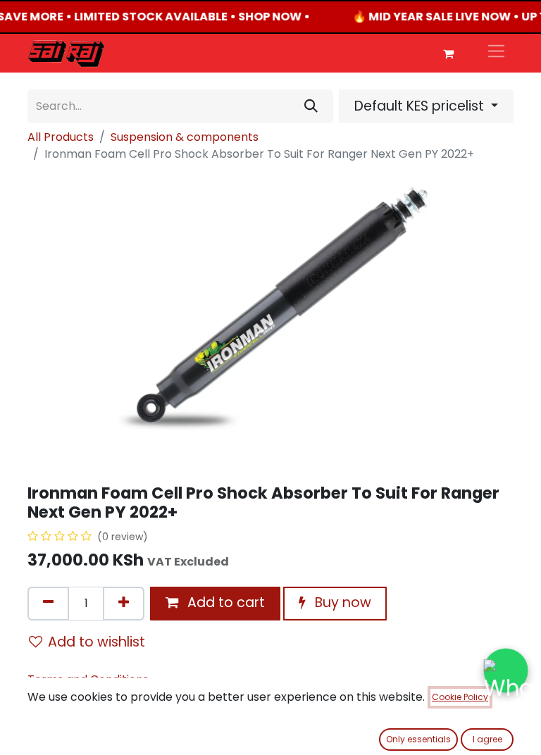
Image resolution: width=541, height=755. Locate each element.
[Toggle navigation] (496, 53)
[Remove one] (48, 603)
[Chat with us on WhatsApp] (505, 670)
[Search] (311, 106)
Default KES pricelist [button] (420, 106)
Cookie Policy (460, 697)
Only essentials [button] (418, 739)
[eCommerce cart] (448, 53)
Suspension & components (185, 137)
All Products (60, 137)
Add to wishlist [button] (96, 641)
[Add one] (123, 603)
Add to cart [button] (224, 602)
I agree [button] (487, 739)
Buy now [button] (341, 602)
